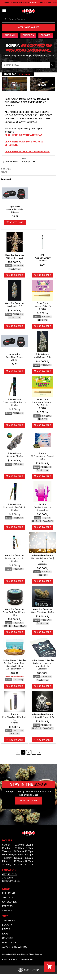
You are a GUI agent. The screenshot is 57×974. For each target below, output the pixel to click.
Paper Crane (42, 303)
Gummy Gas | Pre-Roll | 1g (14, 402)
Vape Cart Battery (42, 258)
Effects (7, 906)
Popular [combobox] (26, 161)
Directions (9, 942)
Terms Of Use (26, 959)
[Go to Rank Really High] (28, 970)
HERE (25, 3)
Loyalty (7, 925)
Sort (24, 159)
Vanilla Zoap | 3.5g (42, 357)
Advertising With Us (14, 947)
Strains (7, 910)
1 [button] (23, 752)
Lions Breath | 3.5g (14, 306)
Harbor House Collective (14, 660)
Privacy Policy (9, 959)
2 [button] (28, 752)
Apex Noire (15, 206)
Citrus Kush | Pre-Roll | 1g (14, 507)
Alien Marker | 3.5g (14, 258)
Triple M (42, 453)
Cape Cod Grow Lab (14, 255)
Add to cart (16, 222)
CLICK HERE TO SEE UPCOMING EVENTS (27, 151)
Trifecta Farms (42, 354)
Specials (7, 897)
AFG (43, 255)
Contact (7, 938)
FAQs (5, 934)
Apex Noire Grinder (15, 209)
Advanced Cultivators (42, 555)
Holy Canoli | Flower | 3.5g (43, 717)
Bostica (42, 504)
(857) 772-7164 (9, 874)
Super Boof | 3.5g (15, 456)
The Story (8, 920)
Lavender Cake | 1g (42, 306)
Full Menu (8, 893)
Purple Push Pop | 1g (14, 558)
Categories (9, 902)
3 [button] (33, 752)
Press (6, 929)
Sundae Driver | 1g (42, 507)
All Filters (12, 161)
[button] (4, 10)
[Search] (52, 65)
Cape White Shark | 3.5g (42, 612)
